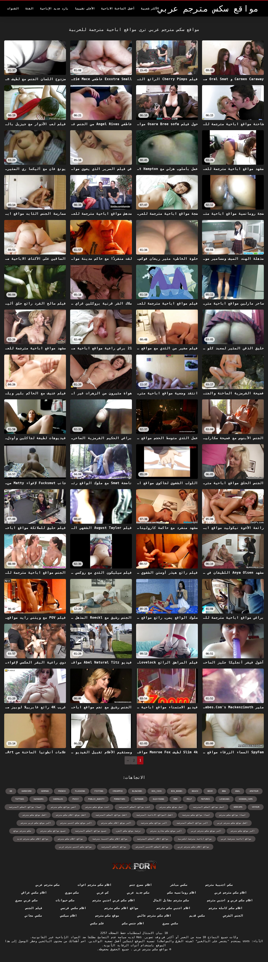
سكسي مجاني (33, 915)
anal (237, 791)
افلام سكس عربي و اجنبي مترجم (230, 900)
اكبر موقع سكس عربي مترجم (36, 823)
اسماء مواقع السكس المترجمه (25, 807)
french (62, 791)
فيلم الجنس (34, 908)
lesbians (224, 799)
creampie (118, 791)
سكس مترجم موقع (22, 831)
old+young (158, 799)
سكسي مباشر (178, 884)
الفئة (29, 8)
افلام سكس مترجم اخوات (94, 884)
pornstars (119, 799)
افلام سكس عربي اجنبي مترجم (114, 900)
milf (189, 799)
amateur (254, 791)
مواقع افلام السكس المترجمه (152, 839)
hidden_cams (246, 799)
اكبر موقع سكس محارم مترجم (166, 831)
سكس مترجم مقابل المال (171, 900)
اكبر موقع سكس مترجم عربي (206, 831)
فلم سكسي (97, 923)
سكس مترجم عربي (47, 884)
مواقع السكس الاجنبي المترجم (152, 847)
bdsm (210, 791)
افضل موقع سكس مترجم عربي (232, 823)
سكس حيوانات (65, 900)
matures (205, 799)
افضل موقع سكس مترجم (34, 815)
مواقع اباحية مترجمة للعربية (195, 839)
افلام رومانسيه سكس (182, 892)
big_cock (157, 791)
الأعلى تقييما (85, 8)
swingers (39, 799)
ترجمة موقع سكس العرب (128, 831)
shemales (58, 799)
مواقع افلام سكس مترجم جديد (32, 839)
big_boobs (176, 791)
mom (175, 799)
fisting (98, 791)
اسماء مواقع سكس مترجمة (196, 815)
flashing (80, 791)
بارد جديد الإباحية (54, 8)
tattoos (19, 799)
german (45, 791)
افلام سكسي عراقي (34, 892)
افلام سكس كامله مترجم (225, 908)
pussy (75, 799)
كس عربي (103, 892)
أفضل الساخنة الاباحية (118, 8)
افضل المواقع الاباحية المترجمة (154, 815)
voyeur (255, 807)
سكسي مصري (170, 923)
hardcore (27, 791)
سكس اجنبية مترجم (218, 884)
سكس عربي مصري (26, 900)
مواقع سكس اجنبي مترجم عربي (75, 847)
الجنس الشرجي (233, 915)
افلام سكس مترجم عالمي (154, 915)
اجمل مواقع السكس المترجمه (208, 807)
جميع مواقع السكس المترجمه (90, 831)
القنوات (13, 8)
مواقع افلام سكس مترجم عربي (193, 847)
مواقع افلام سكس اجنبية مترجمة (110, 839)
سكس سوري (72, 892)
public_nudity (96, 799)
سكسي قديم (197, 915)
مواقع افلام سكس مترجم (70, 839)
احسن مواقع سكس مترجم (63, 807)
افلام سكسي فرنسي (73, 908)
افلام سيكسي (68, 915)
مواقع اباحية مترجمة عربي (236, 839)
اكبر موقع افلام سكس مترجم (116, 823)
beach (195, 791)
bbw (224, 791)
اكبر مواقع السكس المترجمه (192, 823)
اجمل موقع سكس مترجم (171, 807)
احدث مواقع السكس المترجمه (134, 807)
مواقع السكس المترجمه (113, 847)
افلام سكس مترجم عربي (231, 892)
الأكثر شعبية (150, 8)
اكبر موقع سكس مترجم (243, 831)
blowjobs (137, 791)
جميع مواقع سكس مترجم (53, 831)
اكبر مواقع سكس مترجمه (154, 823)
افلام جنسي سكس (133, 923)
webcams (238, 807)
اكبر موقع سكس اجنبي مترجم (76, 823)
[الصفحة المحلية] (134, 866)
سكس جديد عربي (138, 892)
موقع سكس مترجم (107, 915)
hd (11, 791)
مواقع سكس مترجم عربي (150, 949)
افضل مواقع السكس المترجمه (111, 815)
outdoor (139, 799)
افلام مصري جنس (141, 884)
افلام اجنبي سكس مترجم (173, 908)
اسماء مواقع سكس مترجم (232, 815)
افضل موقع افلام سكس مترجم (71, 815)
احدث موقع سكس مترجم (97, 807)
